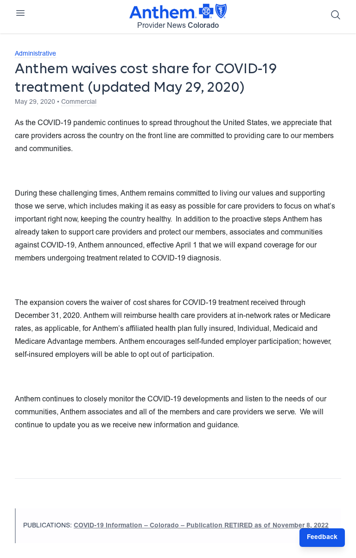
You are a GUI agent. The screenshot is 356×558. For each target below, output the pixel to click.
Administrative (35, 54)
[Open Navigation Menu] (20, 13)
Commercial (78, 102)
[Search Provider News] (335, 14)
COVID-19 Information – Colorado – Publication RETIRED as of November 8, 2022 (201, 526)
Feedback (322, 537)
